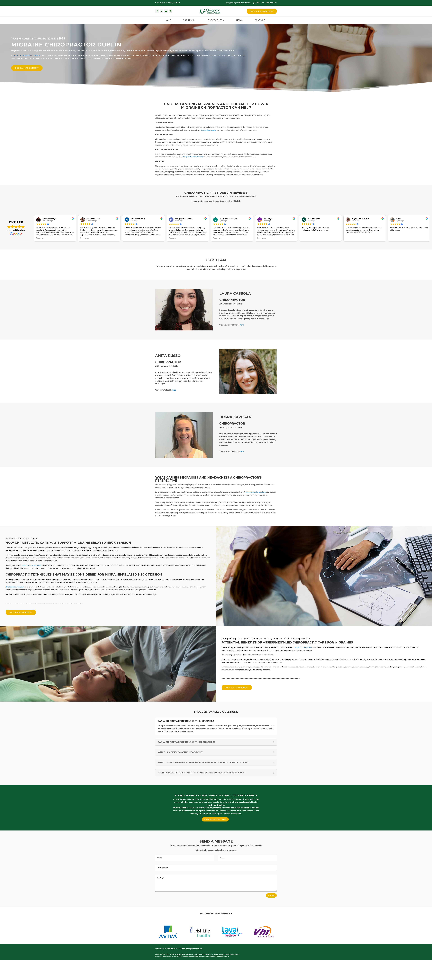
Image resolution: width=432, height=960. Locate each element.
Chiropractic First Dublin (27, 55)
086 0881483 (271, 2)
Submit (271, 895)
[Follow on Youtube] (166, 11)
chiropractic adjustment (192, 157)
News (239, 20)
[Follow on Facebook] (157, 11)
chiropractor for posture (255, 492)
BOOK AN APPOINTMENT (27, 68)
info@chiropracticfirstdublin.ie (238, 2)
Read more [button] (40, 238)
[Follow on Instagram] (170, 11)
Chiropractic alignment (302, 647)
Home (168, 20)
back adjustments (208, 130)
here (242, 325)
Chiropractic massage (15, 587)
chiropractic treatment (31, 565)
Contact (260, 20)
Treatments (215, 20)
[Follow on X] (161, 11)
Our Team (188, 20)
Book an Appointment (261, 11)
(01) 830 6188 (258, 2)
